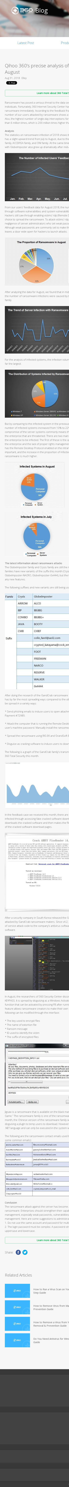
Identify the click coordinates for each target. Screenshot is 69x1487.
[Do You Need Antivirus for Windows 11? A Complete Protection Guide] (17, 1340)
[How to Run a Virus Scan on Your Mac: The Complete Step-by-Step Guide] (17, 1291)
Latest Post (25, 43)
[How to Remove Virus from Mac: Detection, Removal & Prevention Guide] (17, 1307)
